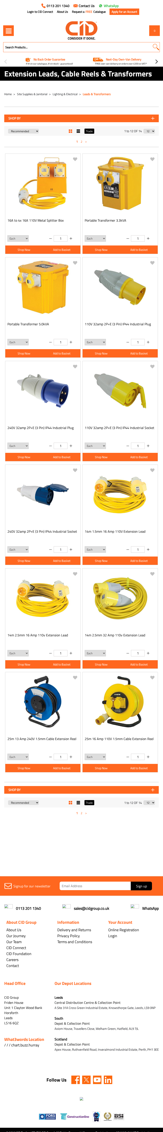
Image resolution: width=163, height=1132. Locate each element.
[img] (75, 1080)
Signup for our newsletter (32, 886)
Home (8, 94)
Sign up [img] (141, 886)
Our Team (14, 942)
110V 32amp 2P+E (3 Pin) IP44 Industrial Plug (118, 324)
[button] (156, 47)
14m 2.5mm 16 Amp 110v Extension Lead (37, 635)
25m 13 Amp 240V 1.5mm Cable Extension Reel (41, 738)
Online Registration (123, 930)
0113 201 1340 (58, 5)
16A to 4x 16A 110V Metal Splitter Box (35, 220)
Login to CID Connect (40, 11)
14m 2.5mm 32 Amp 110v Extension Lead (115, 635)
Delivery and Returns (74, 930)
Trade (89, 131)
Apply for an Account (124, 11)
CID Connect (16, 948)
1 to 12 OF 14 (133, 131)
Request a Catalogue (89, 11)
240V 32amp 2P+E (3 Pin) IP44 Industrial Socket (42, 531)
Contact (12, 965)
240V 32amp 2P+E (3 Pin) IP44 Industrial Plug (40, 427)
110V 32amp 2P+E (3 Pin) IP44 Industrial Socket (119, 427)
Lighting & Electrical (65, 94)
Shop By (14, 118)
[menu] (8, 30)
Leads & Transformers (97, 94)
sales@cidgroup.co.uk (91, 908)
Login (112, 936)
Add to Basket (61, 249)
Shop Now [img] (24, 249)
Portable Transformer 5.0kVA (28, 324)
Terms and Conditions (74, 942)
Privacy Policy (68, 936)
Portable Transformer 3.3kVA (105, 220)
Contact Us (86, 5)
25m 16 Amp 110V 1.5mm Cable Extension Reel (119, 738)
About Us (62, 11)
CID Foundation (18, 954)
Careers (12, 960)
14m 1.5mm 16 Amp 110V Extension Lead (115, 531)
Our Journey (16, 936)
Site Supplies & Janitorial (32, 94)
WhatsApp (111, 5)
